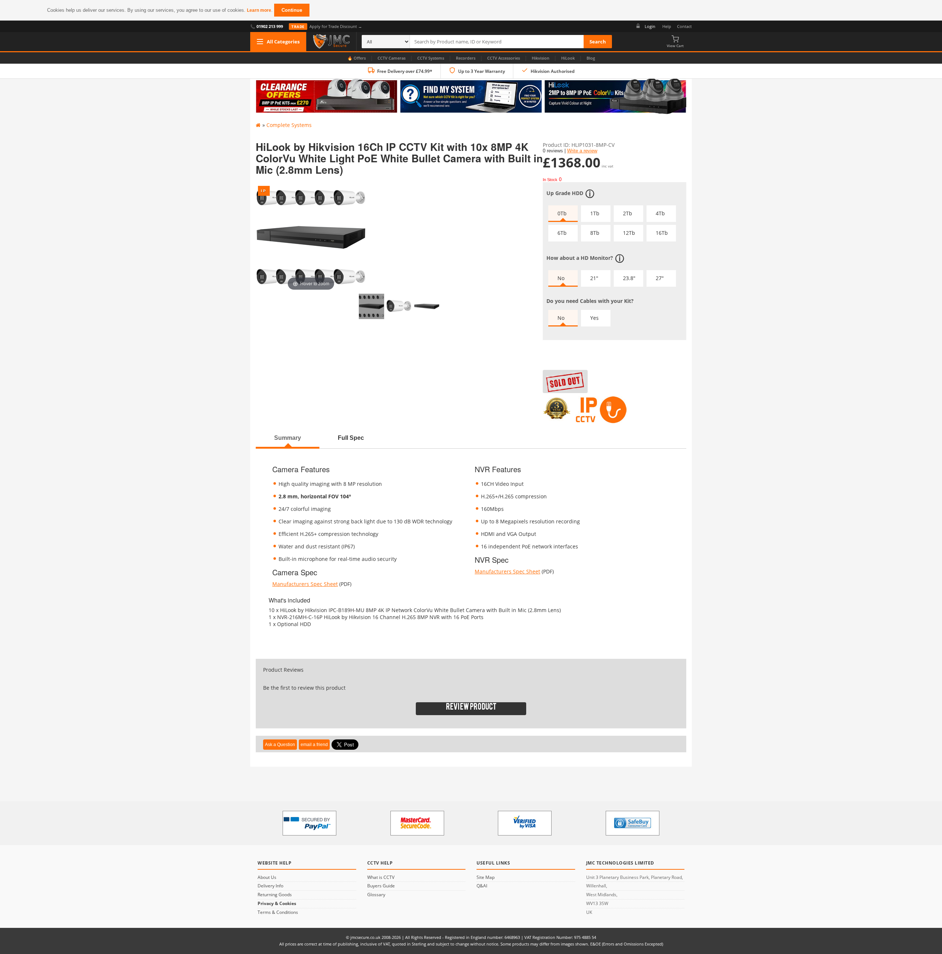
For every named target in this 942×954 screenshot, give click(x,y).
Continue (291, 10)
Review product (471, 708)
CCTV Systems (430, 58)
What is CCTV (380, 877)
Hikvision (540, 58)
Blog (591, 58)
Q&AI (482, 886)
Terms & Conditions (278, 912)
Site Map (486, 877)
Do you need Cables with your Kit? (590, 300)
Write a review (582, 150)
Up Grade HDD (564, 192)
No (560, 278)
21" (594, 278)
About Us (267, 877)
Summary (287, 438)
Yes (594, 317)
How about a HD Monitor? (579, 257)
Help (666, 26)
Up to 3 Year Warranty (481, 71)
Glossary (376, 895)
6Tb (562, 232)
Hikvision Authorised (552, 71)
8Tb (594, 232)
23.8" (629, 278)
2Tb (627, 213)
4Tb (660, 213)
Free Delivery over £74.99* (404, 71)
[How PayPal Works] (309, 823)
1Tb (594, 213)
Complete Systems (289, 124)
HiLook (568, 58)
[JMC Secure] (331, 41)
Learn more (259, 10)
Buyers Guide (381, 886)
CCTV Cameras (392, 58)
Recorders (465, 58)
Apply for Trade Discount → (326, 26)
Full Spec (351, 438)
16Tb (662, 232)
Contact (684, 26)
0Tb (562, 213)
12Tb (629, 232)
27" (660, 278)
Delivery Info (270, 886)
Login (650, 26)
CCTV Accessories (503, 58)
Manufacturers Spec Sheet (305, 583)
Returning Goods (275, 895)
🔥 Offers (356, 58)
